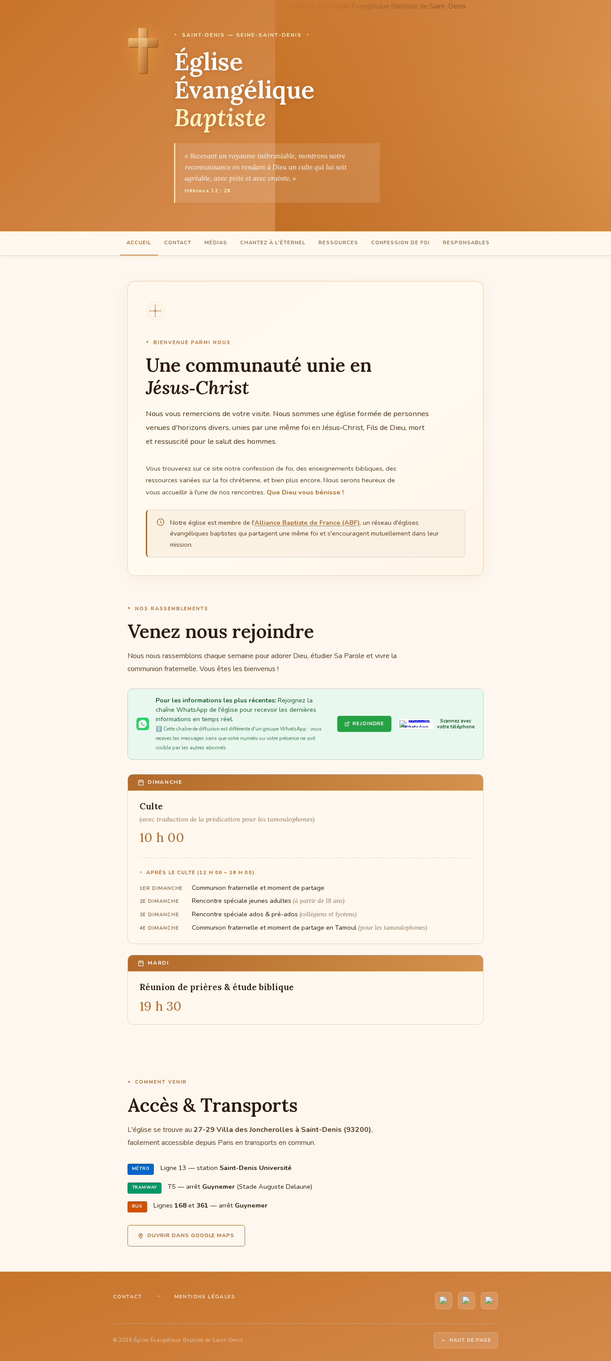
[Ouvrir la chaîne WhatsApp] (415, 724)
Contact (177, 242)
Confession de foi (400, 242)
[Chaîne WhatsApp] (466, 1300)
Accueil (139, 242)
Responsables (466, 242)
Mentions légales (205, 1296)
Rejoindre (368, 723)
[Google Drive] (489, 1300)
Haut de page (470, 1340)
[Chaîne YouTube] (443, 1300)
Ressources (338, 242)
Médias (215, 242)
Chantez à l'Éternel (273, 242)
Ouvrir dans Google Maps (190, 1235)
